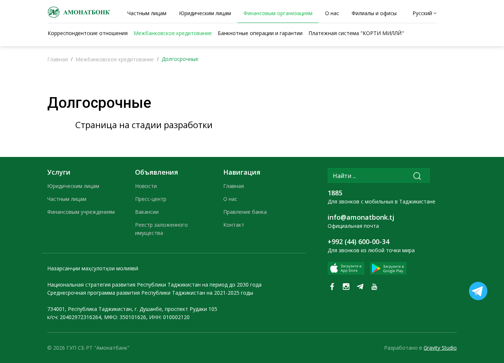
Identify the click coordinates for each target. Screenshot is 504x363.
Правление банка (245, 211)
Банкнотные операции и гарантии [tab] (260, 33)
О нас (230, 198)
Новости (146, 185)
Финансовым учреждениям (81, 211)
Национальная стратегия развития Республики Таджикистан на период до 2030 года (154, 284)
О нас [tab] (332, 13)
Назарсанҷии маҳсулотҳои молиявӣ (92, 268)
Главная (57, 59)
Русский (422, 13)
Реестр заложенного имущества (161, 228)
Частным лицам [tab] (146, 13)
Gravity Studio (440, 347)
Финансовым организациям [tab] (278, 13)
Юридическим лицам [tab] (205, 13)
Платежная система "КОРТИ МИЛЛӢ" (356, 33)
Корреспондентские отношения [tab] (88, 33)
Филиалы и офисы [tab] (374, 13)
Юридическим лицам (73, 185)
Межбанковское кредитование (115, 59)
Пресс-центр (150, 198)
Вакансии (147, 211)
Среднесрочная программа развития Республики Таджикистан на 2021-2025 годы (150, 292)
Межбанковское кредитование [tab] (173, 33)
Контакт (233, 224)
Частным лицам (66, 198)
